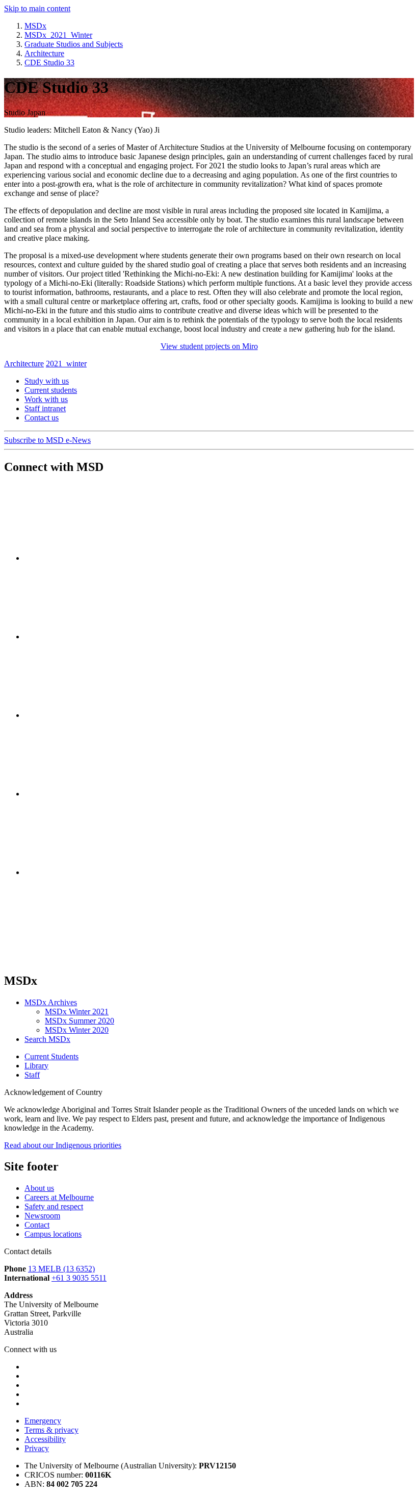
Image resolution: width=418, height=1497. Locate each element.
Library (36, 1065)
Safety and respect (53, 1206)
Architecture (24, 363)
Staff (32, 1074)
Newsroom (42, 1215)
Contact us (41, 417)
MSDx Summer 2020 (79, 1020)
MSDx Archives (50, 1002)
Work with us (46, 399)
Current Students (51, 1056)
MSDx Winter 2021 (77, 1011)
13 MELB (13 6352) (61, 1268)
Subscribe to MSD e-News (47, 440)
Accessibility (45, 1439)
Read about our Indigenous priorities (62, 1145)
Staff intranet (45, 408)
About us (39, 1188)
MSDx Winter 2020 (77, 1030)
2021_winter (66, 363)
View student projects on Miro (209, 346)
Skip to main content (37, 8)
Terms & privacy (51, 1430)
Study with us (46, 381)
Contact (36, 1224)
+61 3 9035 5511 (79, 1278)
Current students (50, 390)
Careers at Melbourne (59, 1197)
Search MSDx (47, 1039)
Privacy (36, 1448)
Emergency (42, 1420)
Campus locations (53, 1234)
